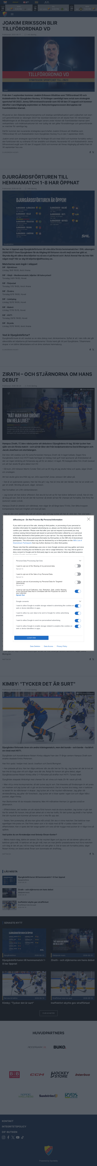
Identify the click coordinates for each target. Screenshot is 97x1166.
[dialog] (48, 583)
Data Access (48, 646)
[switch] (78, 565)
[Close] (89, 520)
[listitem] (48, 560)
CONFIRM (31, 638)
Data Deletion (35, 646)
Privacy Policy (62, 646)
